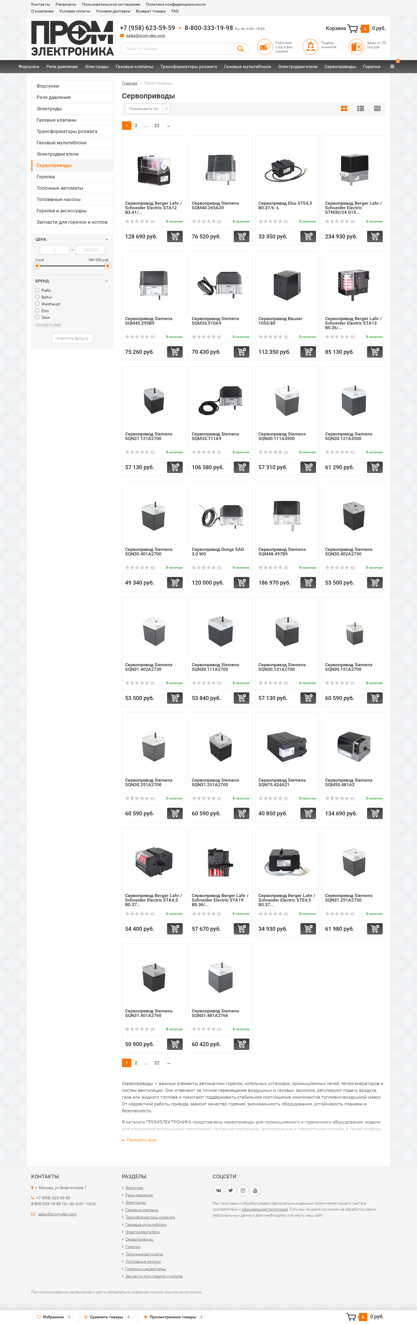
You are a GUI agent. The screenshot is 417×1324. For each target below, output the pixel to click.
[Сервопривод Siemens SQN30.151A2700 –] (354, 631)
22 (156, 125)
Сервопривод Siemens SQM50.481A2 (348, 782)
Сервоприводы (340, 66)
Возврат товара (151, 11)
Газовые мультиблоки (247, 66)
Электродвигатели (297, 66)
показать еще (48, 324)
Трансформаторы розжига (188, 66)
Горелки (371, 66)
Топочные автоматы (60, 188)
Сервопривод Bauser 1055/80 (280, 321)
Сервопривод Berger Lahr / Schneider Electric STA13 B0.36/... (353, 323)
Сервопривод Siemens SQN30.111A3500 (282, 436)
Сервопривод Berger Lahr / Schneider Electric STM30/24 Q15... (353, 207)
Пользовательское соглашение (111, 4)
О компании (42, 11)
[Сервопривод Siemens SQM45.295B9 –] (154, 285)
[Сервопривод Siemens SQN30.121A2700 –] (287, 631)
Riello (46, 290)
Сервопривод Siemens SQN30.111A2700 (215, 667)
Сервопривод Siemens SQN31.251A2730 (348, 898)
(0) (152, 222)
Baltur (46, 297)
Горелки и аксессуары (62, 210)
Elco (45, 310)
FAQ (175, 11)
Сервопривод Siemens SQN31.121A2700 (148, 436)
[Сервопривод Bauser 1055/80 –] (287, 285)
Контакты (40, 4)
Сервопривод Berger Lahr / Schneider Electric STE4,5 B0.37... (286, 900)
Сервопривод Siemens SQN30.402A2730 (348, 552)
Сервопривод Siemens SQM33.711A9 (215, 436)
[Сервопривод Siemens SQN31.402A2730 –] (154, 631)
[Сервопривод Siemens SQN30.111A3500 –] (287, 400)
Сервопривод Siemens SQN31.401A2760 (148, 1013)
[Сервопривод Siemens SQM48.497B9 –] (287, 516)
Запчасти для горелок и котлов (72, 222)
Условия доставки (113, 11)
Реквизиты (66, 4)
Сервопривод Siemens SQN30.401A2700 (148, 552)
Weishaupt (50, 304)
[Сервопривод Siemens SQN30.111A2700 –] (220, 631)
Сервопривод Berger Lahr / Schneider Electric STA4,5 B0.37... (153, 900)
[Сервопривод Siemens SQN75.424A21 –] (287, 746)
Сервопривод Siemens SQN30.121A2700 (282, 667)
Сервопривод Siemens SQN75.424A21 (282, 782)
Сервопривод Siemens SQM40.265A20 (215, 205)
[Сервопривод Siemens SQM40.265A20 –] (220, 169)
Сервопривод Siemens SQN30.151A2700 (348, 667)
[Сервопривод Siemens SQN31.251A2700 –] (220, 746)
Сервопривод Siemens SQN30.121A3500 (348, 436)
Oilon (45, 317)
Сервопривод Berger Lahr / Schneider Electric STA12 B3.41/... (153, 207)
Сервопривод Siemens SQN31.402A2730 (148, 667)
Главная (129, 83)
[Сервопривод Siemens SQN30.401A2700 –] (154, 516)
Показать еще (141, 1140)
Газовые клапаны (134, 66)
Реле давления (62, 66)
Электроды (97, 66)
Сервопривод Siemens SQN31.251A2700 (215, 782)
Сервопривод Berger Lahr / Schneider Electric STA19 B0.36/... (220, 900)
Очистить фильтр (72, 338)
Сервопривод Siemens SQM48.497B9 (282, 552)
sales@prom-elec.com (145, 35)
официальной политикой (265, 1209)
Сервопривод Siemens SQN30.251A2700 (148, 782)
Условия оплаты (74, 11)
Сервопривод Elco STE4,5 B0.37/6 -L (285, 205)
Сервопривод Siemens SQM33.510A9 (215, 321)
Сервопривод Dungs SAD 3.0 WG (218, 552)
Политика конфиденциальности (176, 4)
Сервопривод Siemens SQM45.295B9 (148, 321)
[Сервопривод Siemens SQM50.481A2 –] (354, 746)
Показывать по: (144, 108)
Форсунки (28, 66)
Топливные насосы (59, 199)
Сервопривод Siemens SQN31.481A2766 (215, 1013)
